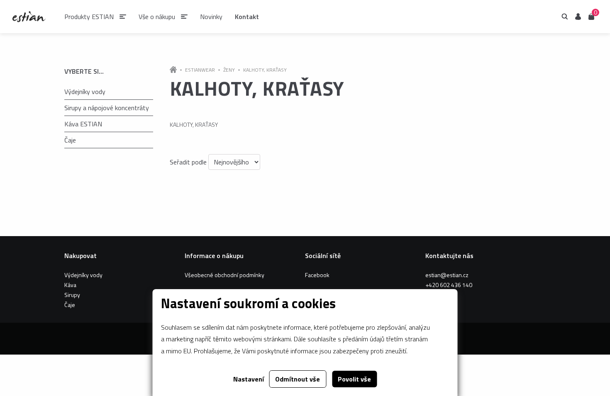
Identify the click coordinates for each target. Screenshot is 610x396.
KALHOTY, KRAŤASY (265, 70)
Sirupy (72, 294)
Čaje (70, 140)
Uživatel (578, 17)
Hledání (565, 17)
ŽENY (229, 70)
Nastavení (248, 379)
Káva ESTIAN (83, 124)
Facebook (317, 274)
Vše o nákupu (157, 17)
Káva (70, 284)
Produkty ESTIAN (89, 17)
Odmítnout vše (297, 379)
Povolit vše (354, 379)
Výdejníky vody (84, 92)
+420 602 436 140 (448, 284)
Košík (591, 16)
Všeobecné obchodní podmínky (224, 274)
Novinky (211, 17)
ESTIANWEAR (200, 70)
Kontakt (247, 17)
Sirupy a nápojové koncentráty (106, 108)
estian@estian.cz (446, 274)
